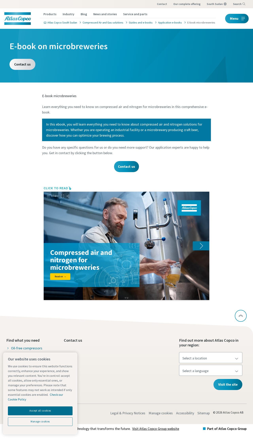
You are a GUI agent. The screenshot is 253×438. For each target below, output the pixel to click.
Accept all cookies (40, 410)
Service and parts (135, 14)
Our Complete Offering (186, 4)
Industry (68, 14)
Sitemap (203, 413)
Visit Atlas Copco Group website (155, 428)
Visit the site (228, 384)
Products (49, 14)
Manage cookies (161, 413)
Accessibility (185, 413)
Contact (162, 4)
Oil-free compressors (26, 348)
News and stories (105, 14)
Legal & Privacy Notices (127, 413)
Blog (84, 14)
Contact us (22, 64)
